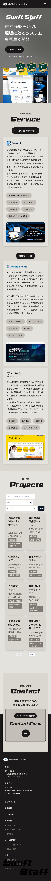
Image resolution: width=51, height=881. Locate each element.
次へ (31, 654)
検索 (41, 508)
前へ (19, 654)
